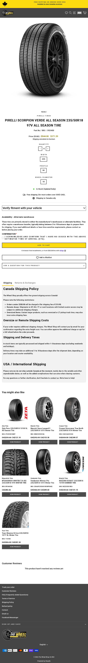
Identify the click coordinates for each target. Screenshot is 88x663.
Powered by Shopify (44, 661)
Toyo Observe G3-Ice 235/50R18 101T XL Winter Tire (15, 534)
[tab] (7, 283)
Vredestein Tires (36, 478)
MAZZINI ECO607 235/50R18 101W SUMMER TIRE (71, 482)
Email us (5, 614)
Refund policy (7, 606)
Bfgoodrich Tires (7, 478)
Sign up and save (11, 624)
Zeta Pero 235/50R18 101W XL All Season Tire (15, 429)
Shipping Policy (8, 602)
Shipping (36, 139)
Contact (5, 610)
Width (44, 154)
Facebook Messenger (10, 617)
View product (15, 442)
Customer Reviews (9, 591)
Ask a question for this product (22, 265)
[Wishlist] (66, 13)
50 (44, 170)
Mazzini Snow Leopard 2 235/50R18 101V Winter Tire (42, 429)
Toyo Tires (5, 531)
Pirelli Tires (44, 116)
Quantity (44, 144)
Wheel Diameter (44, 177)
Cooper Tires (63, 426)
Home (43, 112)
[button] (79, 13)
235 (43, 159)
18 (44, 182)
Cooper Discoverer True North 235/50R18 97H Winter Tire (71, 429)
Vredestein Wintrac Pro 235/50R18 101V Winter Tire (42, 482)
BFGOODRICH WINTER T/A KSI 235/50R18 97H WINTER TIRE (14, 482)
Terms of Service (8, 598)
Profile (44, 166)
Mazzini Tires (35, 426)
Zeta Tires (5, 426)
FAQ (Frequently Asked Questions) (15, 595)
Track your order (8, 587)
